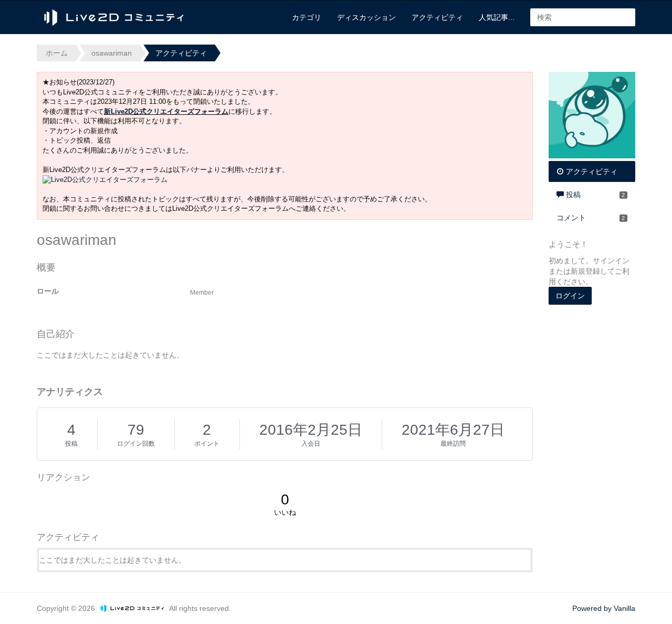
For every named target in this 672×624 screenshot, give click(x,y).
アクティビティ (437, 17)
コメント (590, 217)
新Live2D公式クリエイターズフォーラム (166, 111)
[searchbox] (582, 17)
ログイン (570, 296)
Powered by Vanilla (603, 608)
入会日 (310, 443)
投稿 (71, 443)
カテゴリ (306, 17)
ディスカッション (366, 17)
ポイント (206, 443)
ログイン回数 (136, 443)
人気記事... (496, 17)
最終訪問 (453, 443)
